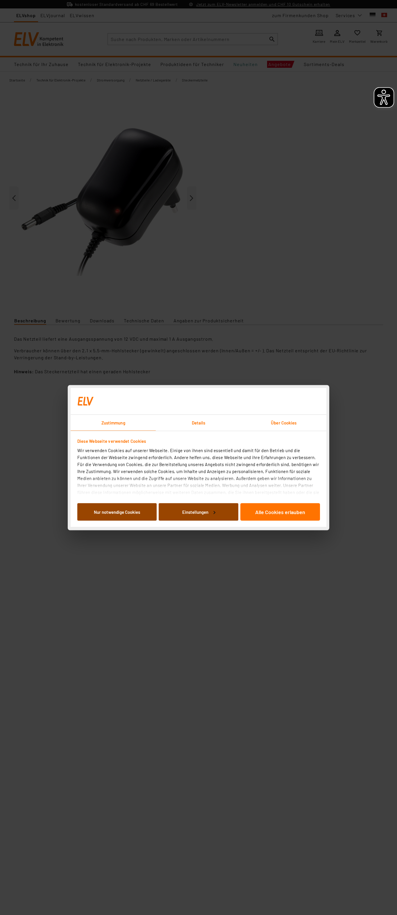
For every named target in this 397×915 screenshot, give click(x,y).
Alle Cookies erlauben (280, 512)
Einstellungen (195, 511)
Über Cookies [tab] (283, 422)
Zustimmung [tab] (113, 422)
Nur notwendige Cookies (117, 511)
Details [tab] (198, 422)
